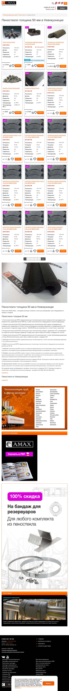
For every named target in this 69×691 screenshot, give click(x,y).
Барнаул (38, 395)
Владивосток (53, 399)
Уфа (51, 418)
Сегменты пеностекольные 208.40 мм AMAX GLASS (34, 228)
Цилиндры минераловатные (10, 661)
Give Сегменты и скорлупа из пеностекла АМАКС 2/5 (49, 46)
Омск (37, 397)
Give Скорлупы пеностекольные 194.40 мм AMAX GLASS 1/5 (3, 231)
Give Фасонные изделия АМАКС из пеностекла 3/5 (28, 47)
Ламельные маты (40, 670)
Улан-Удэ (38, 403)
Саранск (52, 411)
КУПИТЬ (18, 66)
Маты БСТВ (39, 668)
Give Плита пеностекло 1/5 (3, 45)
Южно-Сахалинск (40, 405)
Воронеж (52, 417)
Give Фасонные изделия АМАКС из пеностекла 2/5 (27, 47)
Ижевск (52, 420)
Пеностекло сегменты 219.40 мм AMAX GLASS (55, 228)
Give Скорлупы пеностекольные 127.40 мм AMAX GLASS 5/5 (54, 139)
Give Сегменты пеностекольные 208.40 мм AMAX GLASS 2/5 (27, 231)
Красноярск (53, 389)
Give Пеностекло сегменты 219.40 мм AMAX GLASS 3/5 (51, 231)
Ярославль (39, 417)
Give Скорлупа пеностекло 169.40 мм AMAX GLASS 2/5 (27, 185)
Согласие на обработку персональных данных (13, 652)
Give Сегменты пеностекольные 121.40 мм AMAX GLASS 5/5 (31, 139)
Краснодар (39, 413)
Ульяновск (38, 422)
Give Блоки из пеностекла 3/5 (28, 91)
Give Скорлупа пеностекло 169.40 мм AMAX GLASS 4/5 (30, 185)
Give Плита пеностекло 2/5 (5, 45)
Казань (52, 405)
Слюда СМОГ (39, 674)
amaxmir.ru (4, 648)
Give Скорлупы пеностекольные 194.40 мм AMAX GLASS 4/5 (7, 231)
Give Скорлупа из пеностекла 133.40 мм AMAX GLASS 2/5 (5, 185)
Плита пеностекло (9, 42)
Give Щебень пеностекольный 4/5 (7, 91)
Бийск (37, 407)
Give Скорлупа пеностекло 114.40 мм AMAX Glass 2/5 (5, 139)
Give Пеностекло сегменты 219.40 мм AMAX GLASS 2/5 (49, 231)
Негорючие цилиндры (8, 668)
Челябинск (39, 409)
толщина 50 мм (30, 15)
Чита (51, 401)
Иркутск (38, 393)
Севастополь (39, 424)
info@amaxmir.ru (9, 643)
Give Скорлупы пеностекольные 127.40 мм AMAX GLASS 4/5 (52, 139)
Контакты (41, 643)
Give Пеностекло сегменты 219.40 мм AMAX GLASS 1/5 (48, 231)
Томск (51, 397)
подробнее (5, 372)
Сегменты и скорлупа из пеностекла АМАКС (56, 43)
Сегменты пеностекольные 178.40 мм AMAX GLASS (57, 182)
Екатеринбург (54, 391)
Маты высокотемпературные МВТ (45, 661)
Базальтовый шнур (41, 672)
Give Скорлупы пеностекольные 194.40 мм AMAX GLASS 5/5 (9, 231)
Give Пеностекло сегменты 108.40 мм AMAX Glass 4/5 (52, 92)
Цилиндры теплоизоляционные (11, 659)
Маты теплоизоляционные (43, 663)
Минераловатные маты (42, 665)
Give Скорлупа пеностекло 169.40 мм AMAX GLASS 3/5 (28, 185)
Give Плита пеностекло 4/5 (7, 45)
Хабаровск (39, 401)
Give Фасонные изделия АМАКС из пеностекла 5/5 (31, 47)
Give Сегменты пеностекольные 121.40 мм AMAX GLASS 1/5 (26, 139)
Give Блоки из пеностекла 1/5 (26, 91)
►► (43, 259)
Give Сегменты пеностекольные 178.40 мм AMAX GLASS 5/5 (54, 185)
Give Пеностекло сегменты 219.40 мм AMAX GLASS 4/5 (52, 231)
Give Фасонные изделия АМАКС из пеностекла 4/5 (30, 47)
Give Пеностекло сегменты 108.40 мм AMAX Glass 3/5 (51, 92)
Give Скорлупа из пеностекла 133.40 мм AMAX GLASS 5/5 (9, 185)
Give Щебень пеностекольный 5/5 (9, 91)
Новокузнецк (53, 403)
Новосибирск (39, 391)
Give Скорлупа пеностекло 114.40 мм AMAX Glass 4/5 (7, 139)
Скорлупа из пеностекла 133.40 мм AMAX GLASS (11, 182)
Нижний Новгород (41, 411)
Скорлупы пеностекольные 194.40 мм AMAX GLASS (12, 228)
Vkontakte (3, 657)
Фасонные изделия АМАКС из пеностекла (33, 43)
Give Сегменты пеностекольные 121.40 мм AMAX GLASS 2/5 (27, 139)
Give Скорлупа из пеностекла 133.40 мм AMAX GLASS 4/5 (7, 185)
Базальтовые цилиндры (8, 663)
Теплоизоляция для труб (10, 15)
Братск (52, 407)
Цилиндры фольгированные (10, 667)
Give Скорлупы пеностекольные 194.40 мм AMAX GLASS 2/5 (5, 231)
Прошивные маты (41, 667)
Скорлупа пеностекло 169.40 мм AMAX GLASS (34, 182)
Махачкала (53, 424)
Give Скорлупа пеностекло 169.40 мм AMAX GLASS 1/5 (26, 185)
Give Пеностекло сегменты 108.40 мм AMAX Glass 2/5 (49, 92)
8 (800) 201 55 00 (49, 7)
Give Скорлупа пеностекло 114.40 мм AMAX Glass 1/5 (3, 139)
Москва (38, 389)
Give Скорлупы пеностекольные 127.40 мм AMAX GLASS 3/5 (51, 139)
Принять (48, 683)
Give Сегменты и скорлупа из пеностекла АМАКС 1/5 (48, 46)
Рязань (38, 415)
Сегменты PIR (6, 674)
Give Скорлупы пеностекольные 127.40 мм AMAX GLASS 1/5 (48, 139)
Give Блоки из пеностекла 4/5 (30, 91)
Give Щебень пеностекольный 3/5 (6, 91)
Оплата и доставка (44, 646)
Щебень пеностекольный (11, 88)
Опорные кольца (7, 670)
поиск (53, 3)
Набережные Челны (41, 420)
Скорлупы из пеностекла (9, 672)
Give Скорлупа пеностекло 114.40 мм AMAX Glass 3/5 (6, 139)
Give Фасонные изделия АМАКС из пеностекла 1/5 (26, 47)
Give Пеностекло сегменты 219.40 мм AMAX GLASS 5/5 (54, 231)
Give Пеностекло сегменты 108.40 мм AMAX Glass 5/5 (54, 92)
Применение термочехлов (11, 597)
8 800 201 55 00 (8, 639)
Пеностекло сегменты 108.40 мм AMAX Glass (55, 89)
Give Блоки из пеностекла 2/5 (27, 91)
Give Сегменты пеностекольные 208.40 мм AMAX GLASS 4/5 (30, 231)
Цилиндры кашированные (9, 665)
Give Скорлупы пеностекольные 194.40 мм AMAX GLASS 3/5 (6, 231)
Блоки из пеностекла (32, 88)
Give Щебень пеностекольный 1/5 (3, 91)
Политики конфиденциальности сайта (31, 686)
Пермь (52, 409)
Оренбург (38, 418)
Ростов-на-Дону (54, 415)
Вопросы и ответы (44, 641)
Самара (52, 413)
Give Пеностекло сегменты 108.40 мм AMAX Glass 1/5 (48, 92)
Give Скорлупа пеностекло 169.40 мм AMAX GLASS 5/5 (31, 185)
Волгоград (53, 422)
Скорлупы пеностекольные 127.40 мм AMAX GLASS (57, 136)
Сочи (37, 426)
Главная (41, 639)
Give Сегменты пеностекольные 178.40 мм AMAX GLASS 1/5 (48, 185)
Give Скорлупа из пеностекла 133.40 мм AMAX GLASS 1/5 (3, 185)
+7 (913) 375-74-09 (11, 641)
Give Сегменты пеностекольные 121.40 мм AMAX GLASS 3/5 (28, 139)
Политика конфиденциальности (9, 650)
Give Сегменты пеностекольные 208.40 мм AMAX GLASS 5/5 (31, 231)
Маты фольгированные (42, 659)
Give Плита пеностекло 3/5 (6, 45)
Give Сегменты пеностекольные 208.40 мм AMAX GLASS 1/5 (26, 231)
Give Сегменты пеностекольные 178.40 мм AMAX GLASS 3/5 (51, 185)
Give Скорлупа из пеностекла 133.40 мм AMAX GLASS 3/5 (6, 185)
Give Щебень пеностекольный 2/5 (5, 91)
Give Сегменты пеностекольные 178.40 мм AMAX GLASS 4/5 (52, 185)
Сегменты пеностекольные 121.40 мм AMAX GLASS (34, 136)
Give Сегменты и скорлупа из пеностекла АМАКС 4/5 (52, 46)
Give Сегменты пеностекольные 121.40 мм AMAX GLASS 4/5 (30, 139)
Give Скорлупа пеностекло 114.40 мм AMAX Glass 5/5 (9, 139)
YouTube (7, 657)
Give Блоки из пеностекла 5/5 (31, 91)
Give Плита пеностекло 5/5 (9, 45)
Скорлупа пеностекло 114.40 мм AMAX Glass (12, 136)
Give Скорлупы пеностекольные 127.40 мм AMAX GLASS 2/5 (49, 139)
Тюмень (52, 395)
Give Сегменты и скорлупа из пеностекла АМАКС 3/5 (51, 46)
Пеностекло (21, 15)
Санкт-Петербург (54, 393)
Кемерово (38, 399)
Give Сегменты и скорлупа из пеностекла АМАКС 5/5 (54, 46)
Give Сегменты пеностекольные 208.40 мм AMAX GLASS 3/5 (28, 231)
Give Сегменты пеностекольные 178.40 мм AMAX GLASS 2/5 (49, 185)
